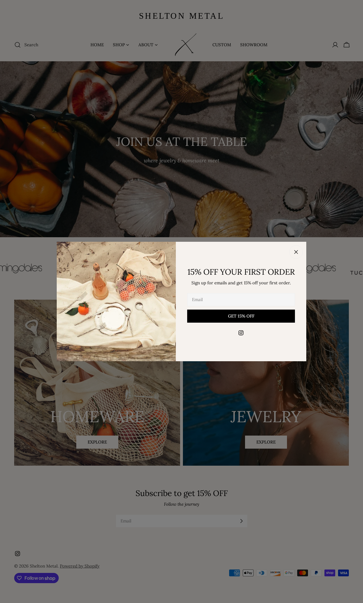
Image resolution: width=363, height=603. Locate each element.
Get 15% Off (241, 316)
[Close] (296, 252)
